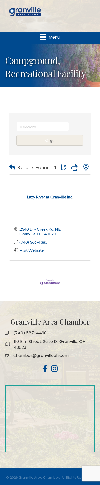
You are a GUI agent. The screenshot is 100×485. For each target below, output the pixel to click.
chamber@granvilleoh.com (41, 355)
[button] (12, 167)
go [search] (52, 140)
